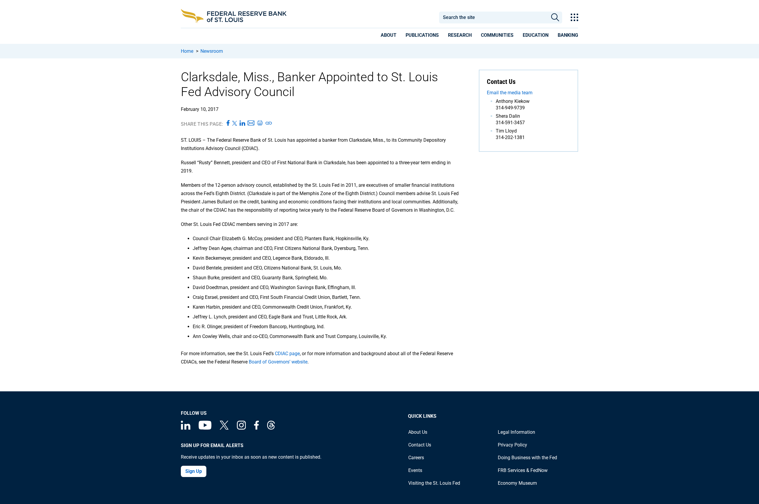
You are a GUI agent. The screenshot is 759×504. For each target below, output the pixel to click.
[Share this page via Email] (251, 123)
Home (187, 51)
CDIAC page (287, 353)
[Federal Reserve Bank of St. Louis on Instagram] (241, 428)
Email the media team (509, 92)
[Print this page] (260, 123)
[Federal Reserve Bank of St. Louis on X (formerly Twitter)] (224, 428)
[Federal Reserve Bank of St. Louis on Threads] (271, 428)
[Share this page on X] (234, 123)
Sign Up (193, 471)
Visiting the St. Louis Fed (434, 483)
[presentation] (388, 36)
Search (555, 17)
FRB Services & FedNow (523, 470)
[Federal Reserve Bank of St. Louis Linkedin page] (185, 428)
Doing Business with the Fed (527, 457)
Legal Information (516, 432)
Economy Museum (517, 483)
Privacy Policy (512, 445)
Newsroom (211, 51)
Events (415, 470)
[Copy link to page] (269, 123)
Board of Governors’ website (278, 362)
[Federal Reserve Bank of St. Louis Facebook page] (256, 428)
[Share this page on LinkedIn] (242, 123)
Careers (416, 457)
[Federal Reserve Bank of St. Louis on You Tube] (205, 428)
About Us (417, 432)
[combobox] (493, 17)
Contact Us (419, 445)
